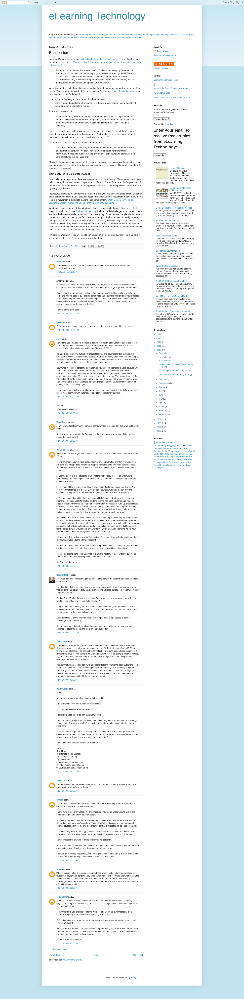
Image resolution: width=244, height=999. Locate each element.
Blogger (134, 977)
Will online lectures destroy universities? (100, 59)
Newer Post (55, 955)
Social (192, 451)
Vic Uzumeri (62, 450)
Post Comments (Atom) (71, 960)
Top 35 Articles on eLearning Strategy (175, 374)
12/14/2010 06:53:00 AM (67, 791)
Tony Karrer (64, 246)
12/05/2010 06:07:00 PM (67, 633)
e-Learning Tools (75, 37)
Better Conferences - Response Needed (174, 208)
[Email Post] (84, 246)
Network (163, 465)
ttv (57, 406)
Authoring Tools (166, 35)
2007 (159, 427)
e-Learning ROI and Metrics (131, 37)
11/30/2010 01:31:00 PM (67, 272)
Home (97, 955)
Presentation (186, 457)
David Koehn (62, 689)
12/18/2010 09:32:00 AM (67, 943)
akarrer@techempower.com (166, 80)
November (164, 357)
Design (165, 451)
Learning (158, 445)
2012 (159, 342)
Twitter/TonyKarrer (162, 93)
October (162, 379)
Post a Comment (60, 949)
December (164, 353)
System (188, 465)
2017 (159, 334)
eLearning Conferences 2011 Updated (180, 189)
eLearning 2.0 (102, 35)
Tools (181, 448)
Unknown (60, 262)
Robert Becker (63, 575)
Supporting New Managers (168, 251)
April (161, 403)
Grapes (59, 800)
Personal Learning (117, 35)
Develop (184, 445)
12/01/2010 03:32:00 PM (67, 313)
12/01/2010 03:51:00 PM (67, 330)
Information (166, 448)
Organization (174, 462)
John (58, 339)
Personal (158, 459)
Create (175, 448)
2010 (159, 350)
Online (189, 454)
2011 (159, 346)
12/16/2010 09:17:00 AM (67, 860)
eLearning (184, 451)
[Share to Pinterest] (102, 246)
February (163, 410)
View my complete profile (165, 55)
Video (156, 465)
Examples (181, 459)
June (161, 395)
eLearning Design (151, 35)
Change (171, 457)
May (161, 399)
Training (157, 451)
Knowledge (186, 462)
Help (191, 445)
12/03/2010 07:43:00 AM (67, 413)
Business (190, 459)
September (164, 383)
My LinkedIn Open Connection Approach (172, 88)
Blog (164, 445)
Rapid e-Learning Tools (184, 35)
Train (186, 448)
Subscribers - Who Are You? (168, 221)
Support (181, 465)
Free (156, 468)
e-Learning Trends (87, 35)
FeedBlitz (169, 124)
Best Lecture (164, 360)
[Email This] (89, 246)
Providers (162, 457)
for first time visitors (162, 68)
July (161, 391)
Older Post (138, 955)
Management (179, 454)
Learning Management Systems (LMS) (100, 37)
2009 (159, 419)
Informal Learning (134, 35)
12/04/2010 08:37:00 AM (67, 566)
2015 (159, 338)
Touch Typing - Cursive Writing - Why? (173, 311)
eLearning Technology (97, 16)
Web (156, 457)
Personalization (169, 459)
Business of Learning (86, 211)
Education (158, 462)
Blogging (171, 445)
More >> (162, 468)
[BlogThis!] (92, 246)
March (162, 407)
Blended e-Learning (58, 37)
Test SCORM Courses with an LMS (171, 281)
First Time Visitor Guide (166, 236)
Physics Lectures (126, 91)
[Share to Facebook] (98, 246)
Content (157, 454)
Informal (157, 448)
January (163, 414)
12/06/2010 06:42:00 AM (67, 680)
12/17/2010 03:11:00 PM (67, 888)
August (162, 387)
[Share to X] (95, 246)
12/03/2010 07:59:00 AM (67, 441)
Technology (173, 451)
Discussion (172, 465)
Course (169, 454)
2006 (159, 431)
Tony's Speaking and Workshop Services (172, 98)
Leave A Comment (178, 168)
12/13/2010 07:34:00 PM (67, 771)
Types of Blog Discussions (168, 266)
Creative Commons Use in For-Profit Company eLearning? (87, 203)
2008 (159, 423)
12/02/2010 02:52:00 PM (67, 397)
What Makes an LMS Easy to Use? (171, 296)
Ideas (165, 462)
